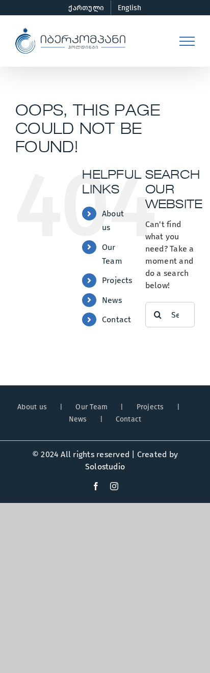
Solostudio (105, 466)
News (112, 300)
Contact (117, 319)
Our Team (91, 407)
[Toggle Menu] (187, 41)
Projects (117, 280)
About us (32, 407)
